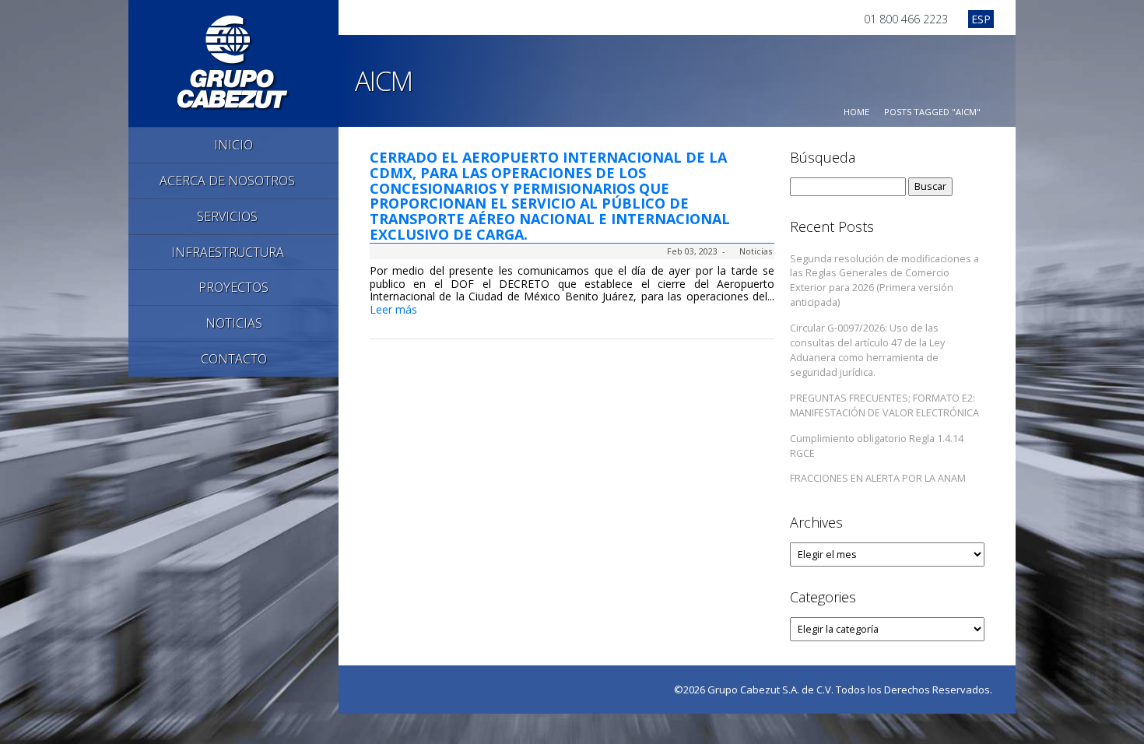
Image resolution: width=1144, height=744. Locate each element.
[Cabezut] (233, 61)
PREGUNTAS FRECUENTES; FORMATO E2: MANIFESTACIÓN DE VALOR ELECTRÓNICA (884, 405)
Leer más (395, 309)
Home (856, 112)
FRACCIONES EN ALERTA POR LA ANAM (878, 478)
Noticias (755, 251)
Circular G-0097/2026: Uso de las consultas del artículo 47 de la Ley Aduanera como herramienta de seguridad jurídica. (867, 350)
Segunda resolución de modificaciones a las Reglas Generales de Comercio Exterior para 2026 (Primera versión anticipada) (884, 281)
